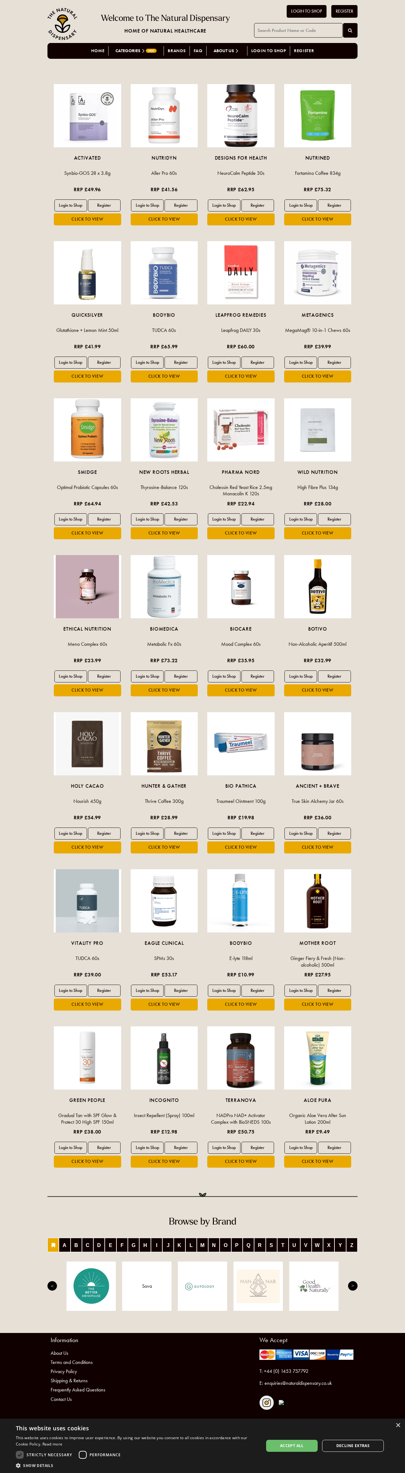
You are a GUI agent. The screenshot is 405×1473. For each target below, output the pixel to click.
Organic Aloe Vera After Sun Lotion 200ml (317, 1118)
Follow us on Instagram (266, 1403)
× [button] (398, 1425)
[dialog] (202, 1446)
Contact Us (61, 1399)
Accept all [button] (292, 1445)
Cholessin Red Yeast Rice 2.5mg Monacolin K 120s (240, 490)
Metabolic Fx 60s (164, 644)
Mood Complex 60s (241, 644)
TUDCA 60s (164, 330)
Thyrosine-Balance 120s (164, 487)
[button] (136, 1465)
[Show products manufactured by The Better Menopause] (91, 1286)
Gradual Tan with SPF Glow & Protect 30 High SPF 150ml (87, 1118)
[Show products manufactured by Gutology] (202, 1286)
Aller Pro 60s (164, 173)
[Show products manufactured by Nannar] (258, 1286)
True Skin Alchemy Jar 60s (318, 801)
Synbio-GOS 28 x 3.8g (87, 173)
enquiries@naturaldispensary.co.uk (298, 1383)
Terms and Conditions (72, 1362)
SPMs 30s (164, 958)
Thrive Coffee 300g (164, 801)
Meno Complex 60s (87, 644)
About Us (59, 1353)
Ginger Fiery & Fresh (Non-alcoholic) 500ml (317, 961)
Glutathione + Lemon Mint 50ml (87, 330)
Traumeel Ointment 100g (240, 801)
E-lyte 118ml (240, 958)
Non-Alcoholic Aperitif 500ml (317, 644)
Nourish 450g (87, 801)
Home (98, 50)
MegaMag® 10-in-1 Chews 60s (317, 330)
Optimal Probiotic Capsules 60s (87, 487)
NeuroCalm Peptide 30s (241, 173)
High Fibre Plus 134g (317, 487)
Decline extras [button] (353, 1445)
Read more (52, 1444)
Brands (176, 50)
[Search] (350, 30)
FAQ (198, 50)
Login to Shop (306, 11)
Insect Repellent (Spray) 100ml (164, 1115)
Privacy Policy (64, 1371)
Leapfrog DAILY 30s (240, 330)
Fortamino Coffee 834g (317, 173)
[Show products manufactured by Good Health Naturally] (313, 1286)
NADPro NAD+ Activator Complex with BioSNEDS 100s (241, 1118)
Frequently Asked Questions (78, 1390)
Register (344, 11)
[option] (87, 154)
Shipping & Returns (69, 1381)
